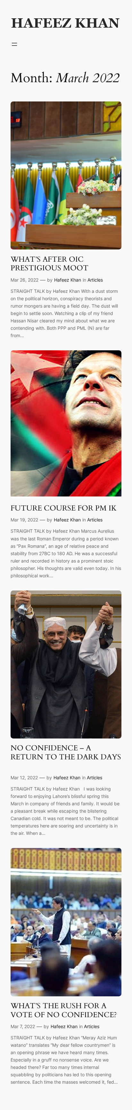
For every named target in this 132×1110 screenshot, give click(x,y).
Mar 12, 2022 (24, 777)
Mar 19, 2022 (24, 519)
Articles (95, 280)
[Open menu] (14, 44)
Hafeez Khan (67, 280)
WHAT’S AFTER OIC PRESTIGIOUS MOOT (49, 264)
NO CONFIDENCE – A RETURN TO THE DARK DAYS (66, 757)
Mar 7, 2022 (23, 1026)
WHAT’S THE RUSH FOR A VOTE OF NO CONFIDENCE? (64, 1010)
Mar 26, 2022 (24, 280)
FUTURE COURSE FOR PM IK (64, 508)
